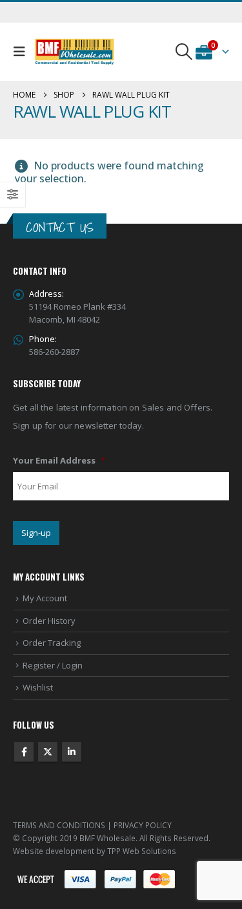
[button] (22, 52)
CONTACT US (60, 227)
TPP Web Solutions (141, 851)
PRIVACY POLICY (143, 825)
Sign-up (36, 533)
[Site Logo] (74, 52)
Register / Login (53, 665)
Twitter (47, 752)
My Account (45, 598)
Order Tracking (52, 642)
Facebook (24, 752)
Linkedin (71, 752)
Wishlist (38, 687)
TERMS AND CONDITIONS (59, 825)
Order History (49, 620)
